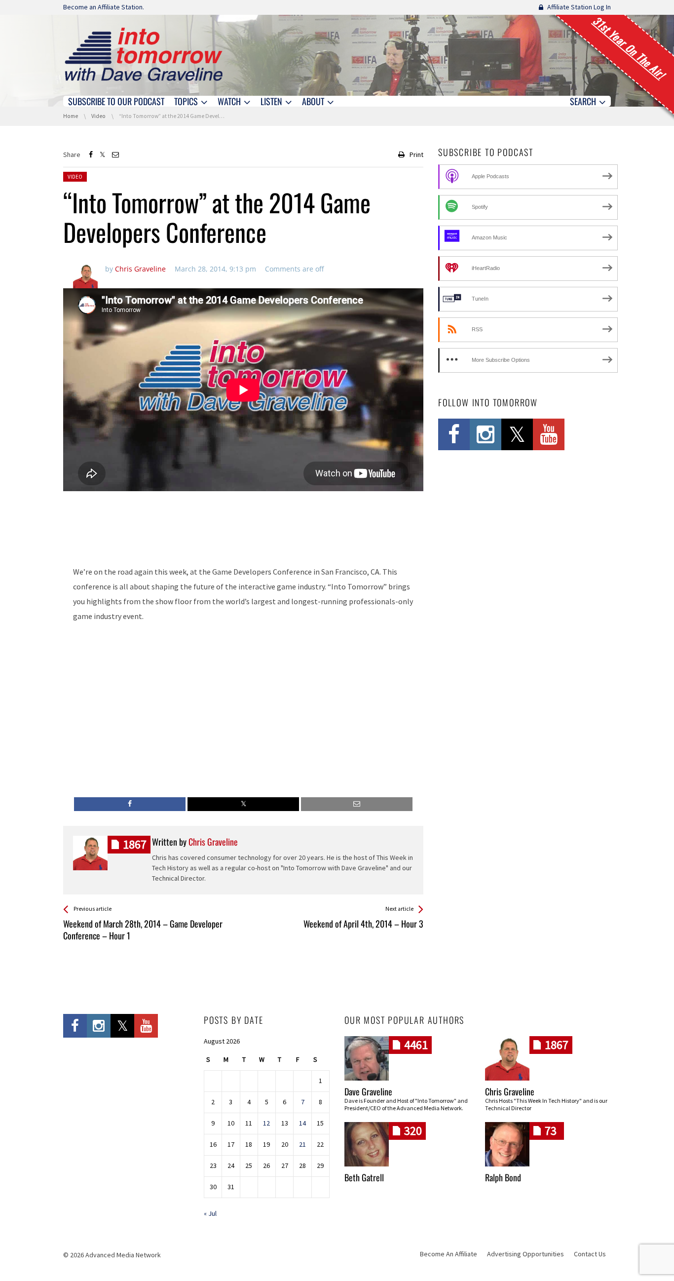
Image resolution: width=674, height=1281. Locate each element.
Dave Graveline (368, 1091)
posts (135, 844)
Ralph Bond (503, 1177)
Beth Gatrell (364, 1177)
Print (416, 154)
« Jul (210, 1213)
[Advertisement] (243, 531)
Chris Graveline (509, 1091)
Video (75, 176)
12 (266, 1123)
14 (302, 1123)
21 (302, 1144)
